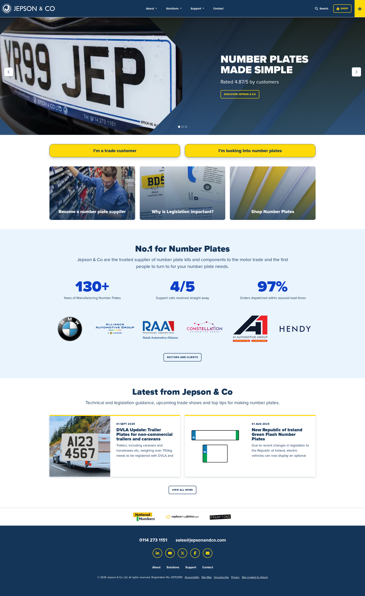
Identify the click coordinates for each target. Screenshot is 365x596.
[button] (179, 127)
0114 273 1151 (153, 540)
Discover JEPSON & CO (240, 94)
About (156, 567)
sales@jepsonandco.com (201, 540)
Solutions (173, 567)
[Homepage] (28, 8)
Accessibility (192, 577)
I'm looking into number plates (250, 150)
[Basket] (360, 8)
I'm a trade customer (114, 150)
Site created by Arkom (255, 577)
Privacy (235, 577)
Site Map (207, 577)
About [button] (150, 8)
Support (190, 567)
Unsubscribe (221, 577)
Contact (218, 8)
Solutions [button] (172, 8)
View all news (182, 490)
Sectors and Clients (182, 357)
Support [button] (196, 8)
